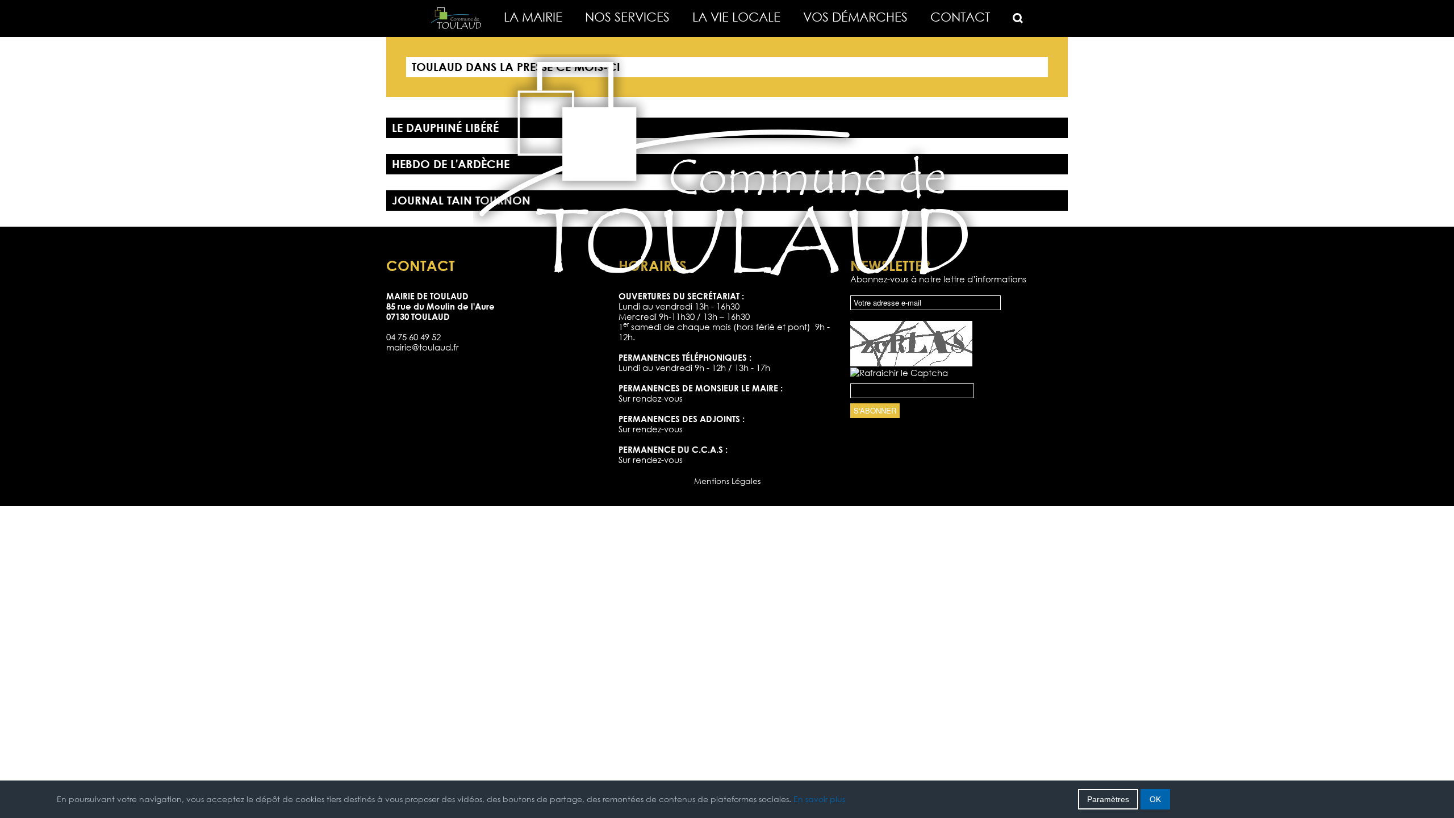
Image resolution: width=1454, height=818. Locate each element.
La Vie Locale (736, 16)
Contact (960, 16)
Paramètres (1108, 799)
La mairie (533, 16)
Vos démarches (855, 16)
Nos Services (627, 16)
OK (1155, 799)
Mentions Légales (727, 481)
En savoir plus (819, 799)
